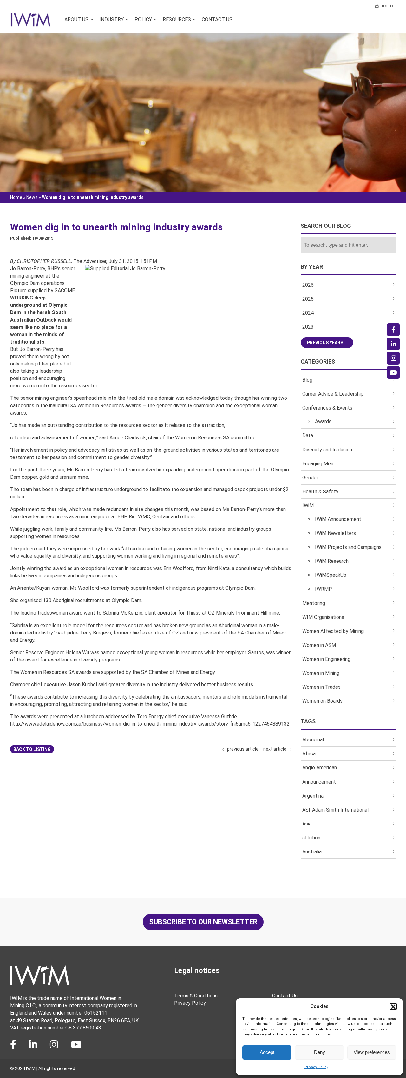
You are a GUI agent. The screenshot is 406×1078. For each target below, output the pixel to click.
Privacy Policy (316, 1067)
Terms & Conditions (196, 996)
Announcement (319, 782)
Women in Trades (321, 687)
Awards (323, 421)
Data (307, 435)
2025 (308, 299)
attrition (311, 838)
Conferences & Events (327, 408)
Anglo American (319, 768)
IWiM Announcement (338, 519)
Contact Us (217, 19)
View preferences (372, 1052)
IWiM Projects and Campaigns (348, 547)
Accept (267, 1052)
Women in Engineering (326, 659)
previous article (243, 749)
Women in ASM (319, 645)
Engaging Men (317, 464)
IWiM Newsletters (335, 533)
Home (16, 197)
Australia (312, 852)
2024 (308, 313)
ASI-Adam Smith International (335, 810)
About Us (76, 19)
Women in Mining (320, 673)
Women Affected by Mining (333, 631)
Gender (310, 478)
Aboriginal (313, 740)
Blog (307, 380)
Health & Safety (320, 492)
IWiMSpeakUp (330, 575)
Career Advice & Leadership (332, 394)
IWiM (308, 506)
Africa (309, 754)
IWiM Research (332, 561)
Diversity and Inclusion (327, 450)
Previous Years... (327, 342)
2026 (308, 285)
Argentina (313, 796)
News (32, 197)
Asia (306, 824)
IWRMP (323, 589)
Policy (143, 19)
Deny (319, 1052)
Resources (177, 19)
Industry (111, 19)
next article (274, 749)
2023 (308, 327)
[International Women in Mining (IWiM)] (30, 23)
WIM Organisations (323, 617)
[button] (393, 1006)
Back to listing (32, 749)
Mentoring (313, 603)
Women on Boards (322, 701)
